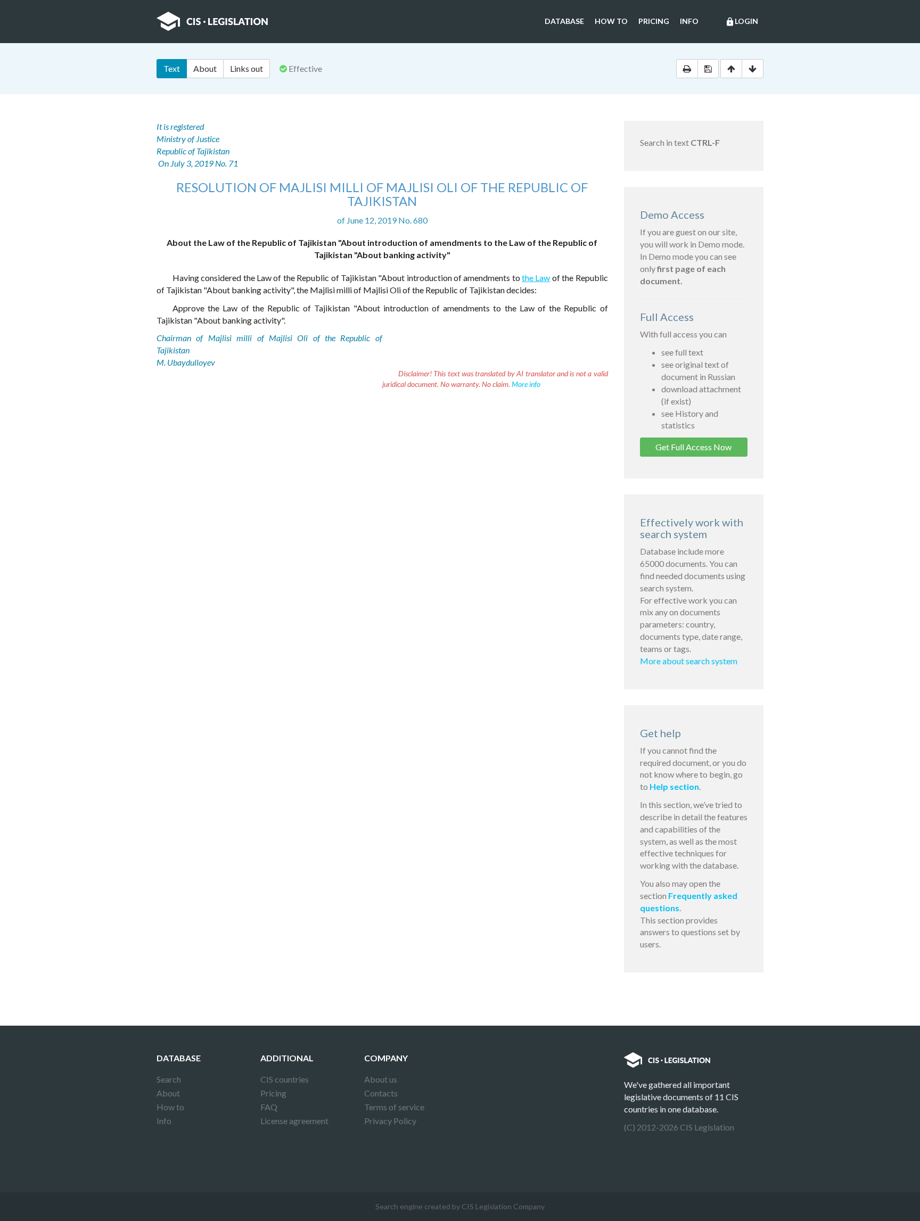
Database (564, 21)
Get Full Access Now (693, 447)
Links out (246, 68)
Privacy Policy (390, 1121)
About (205, 68)
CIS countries (284, 1079)
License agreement (294, 1121)
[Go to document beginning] (731, 68)
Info (689, 21)
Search (169, 1079)
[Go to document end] (752, 68)
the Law (536, 278)
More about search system (688, 661)
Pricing (653, 21)
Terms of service (394, 1107)
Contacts (381, 1093)
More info (526, 384)
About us (380, 1079)
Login (741, 21)
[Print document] (687, 68)
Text (171, 68)
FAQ (268, 1107)
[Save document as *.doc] (708, 68)
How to (611, 21)
